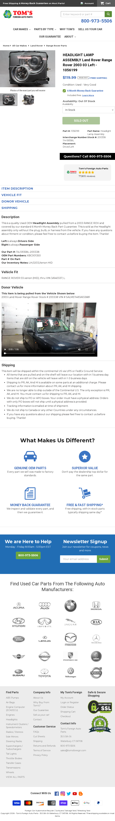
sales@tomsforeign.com (73, 750)
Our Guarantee (41, 710)
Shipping (37, 741)
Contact (37, 719)
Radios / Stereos (14, 732)
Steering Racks (14, 741)
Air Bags (10, 702)
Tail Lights (11, 753)
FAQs (36, 731)
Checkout (65, 716)
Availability (67, 104)
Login (63, 702)
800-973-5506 (96, 21)
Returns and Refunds (44, 745)
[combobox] (86, 14)
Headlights (11, 719)
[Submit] (108, 14)
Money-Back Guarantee (34, 3)
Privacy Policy (40, 755)
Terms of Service (42, 750)
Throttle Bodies (14, 758)
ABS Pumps (12, 697)
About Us (38, 697)
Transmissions (13, 767)
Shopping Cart (67, 711)
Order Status (67, 707)
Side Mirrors (12, 736)
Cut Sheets (39, 736)
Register (74, 702)
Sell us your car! (41, 715)
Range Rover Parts (56, 45)
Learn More (88, 95)
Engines (10, 715)
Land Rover (36, 45)
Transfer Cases (13, 763)
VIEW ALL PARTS (15, 777)
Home (6, 45)
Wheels (10, 772)
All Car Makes (19, 45)
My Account (66, 697)
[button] (87, 172)
